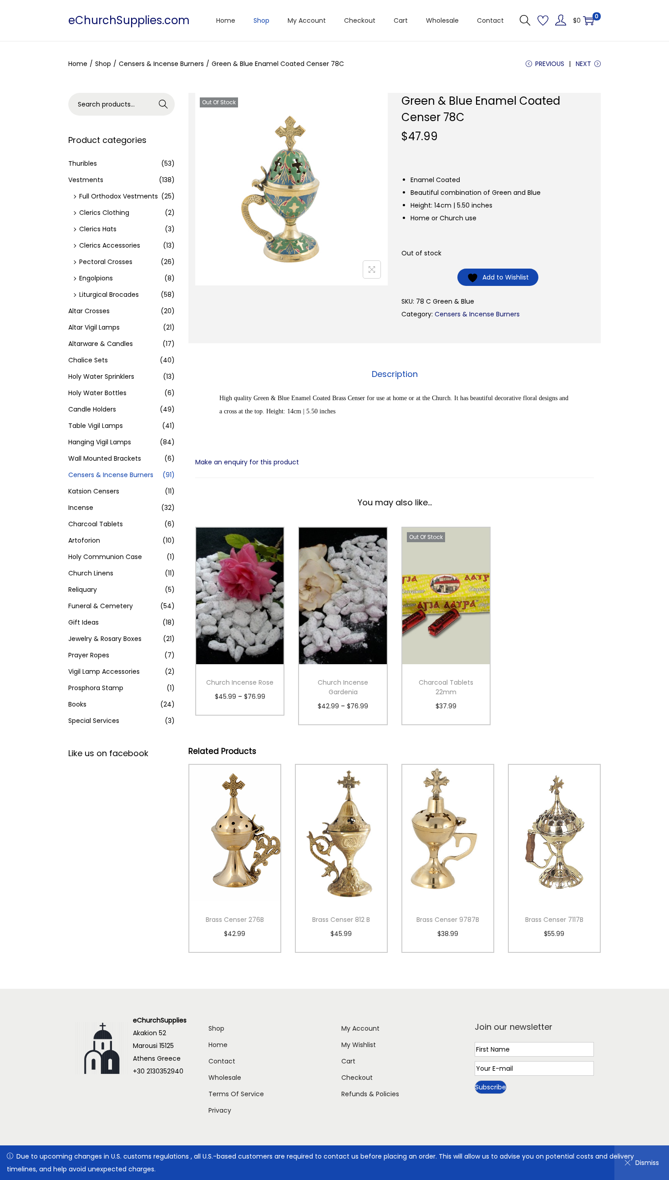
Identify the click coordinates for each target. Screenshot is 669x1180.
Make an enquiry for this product (247, 462)
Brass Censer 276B (235, 919)
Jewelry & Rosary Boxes (105, 638)
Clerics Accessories (109, 245)
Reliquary (82, 589)
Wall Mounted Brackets (104, 458)
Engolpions (96, 278)
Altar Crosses (89, 310)
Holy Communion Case (105, 556)
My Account (360, 1028)
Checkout (357, 1077)
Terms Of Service (236, 1094)
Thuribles (82, 163)
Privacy (219, 1110)
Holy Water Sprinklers (101, 376)
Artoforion (84, 540)
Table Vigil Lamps (95, 425)
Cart (348, 1061)
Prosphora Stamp (95, 687)
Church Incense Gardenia (343, 687)
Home (77, 63)
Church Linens (90, 573)
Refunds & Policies (370, 1094)
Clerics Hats (98, 229)
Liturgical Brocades (109, 294)
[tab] (395, 374)
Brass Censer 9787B (447, 919)
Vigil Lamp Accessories (104, 671)
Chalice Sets (88, 360)
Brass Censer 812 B (341, 919)
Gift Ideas (83, 622)
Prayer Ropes (88, 655)
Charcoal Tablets (95, 524)
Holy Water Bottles (97, 392)
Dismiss (647, 1162)
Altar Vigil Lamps (94, 327)
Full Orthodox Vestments (118, 196)
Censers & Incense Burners (161, 63)
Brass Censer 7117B (554, 919)
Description (395, 374)
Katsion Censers (93, 491)
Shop (103, 63)
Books (77, 704)
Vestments (85, 179)
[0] (588, 20)
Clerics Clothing (104, 212)
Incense (80, 507)
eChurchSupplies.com (129, 20)
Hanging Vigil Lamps (99, 442)
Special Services (93, 720)
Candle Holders (92, 409)
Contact (221, 1061)
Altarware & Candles (100, 343)
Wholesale (224, 1077)
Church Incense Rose (240, 682)
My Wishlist (358, 1044)
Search (163, 104)
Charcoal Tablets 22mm (446, 687)
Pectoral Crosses (105, 261)
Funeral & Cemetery (100, 605)
